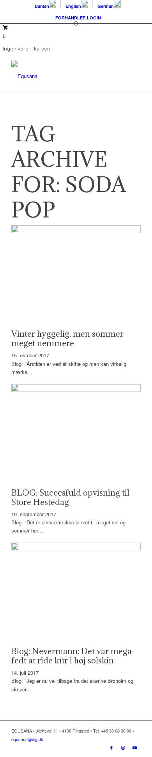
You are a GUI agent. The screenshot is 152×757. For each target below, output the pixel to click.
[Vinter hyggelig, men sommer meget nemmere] (76, 231)
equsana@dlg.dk (27, 739)
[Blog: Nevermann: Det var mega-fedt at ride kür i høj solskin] (76, 548)
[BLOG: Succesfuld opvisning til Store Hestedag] (76, 389)
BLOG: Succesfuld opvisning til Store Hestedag (70, 497)
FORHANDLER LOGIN (78, 18)
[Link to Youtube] (135, 747)
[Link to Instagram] (123, 747)
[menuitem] (45, 4)
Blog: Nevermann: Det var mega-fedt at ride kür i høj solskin (73, 656)
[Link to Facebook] (111, 747)
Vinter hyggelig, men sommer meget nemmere (67, 338)
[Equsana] (63, 76)
